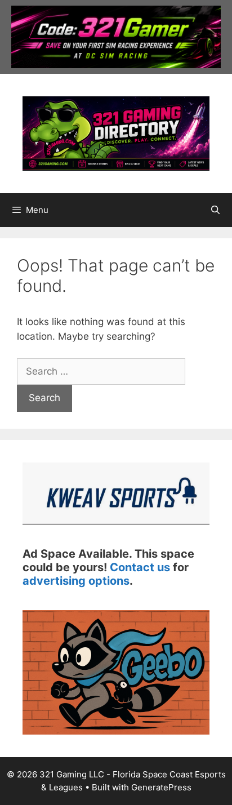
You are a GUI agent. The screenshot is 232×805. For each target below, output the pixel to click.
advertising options (76, 581)
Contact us (140, 567)
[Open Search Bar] (215, 210)
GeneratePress (161, 787)
